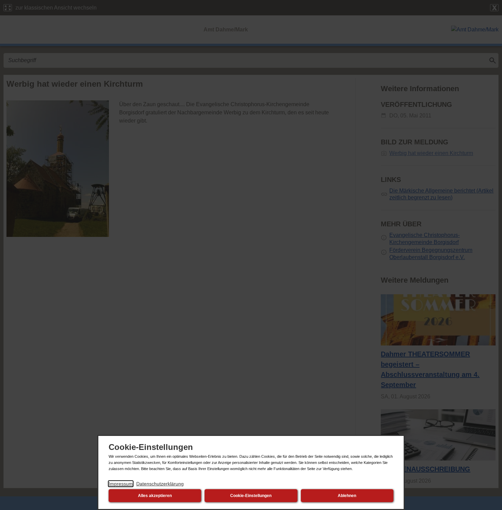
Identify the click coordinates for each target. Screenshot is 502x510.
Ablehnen (347, 495)
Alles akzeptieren (155, 495)
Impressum (121, 483)
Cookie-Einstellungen (250, 495)
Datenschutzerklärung (160, 483)
